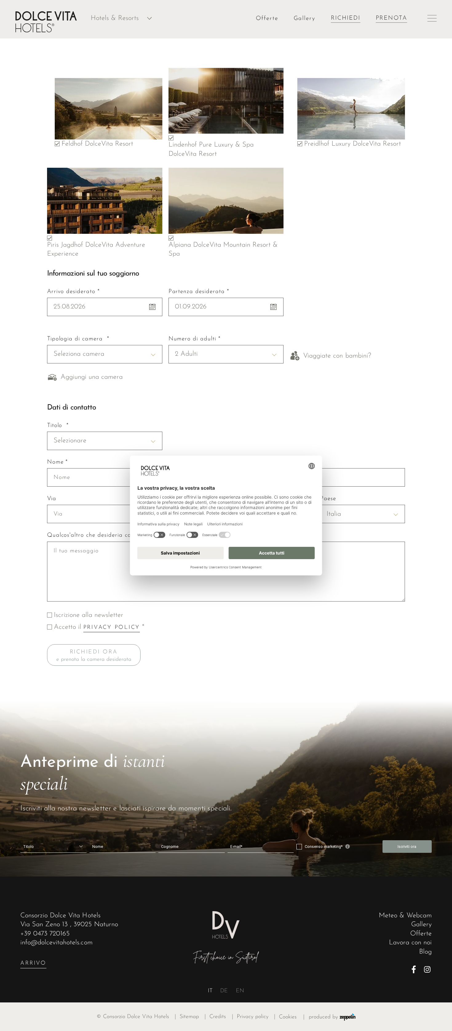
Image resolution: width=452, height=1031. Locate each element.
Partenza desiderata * (199, 292)
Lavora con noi (410, 942)
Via (51, 499)
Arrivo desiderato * (73, 292)
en (240, 991)
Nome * (57, 462)
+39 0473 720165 (45, 934)
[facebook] (415, 969)
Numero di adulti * (194, 339)
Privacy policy (256, 1016)
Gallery (305, 19)
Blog (425, 952)
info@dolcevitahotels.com (56, 942)
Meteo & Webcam (405, 915)
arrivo (33, 963)
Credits (221, 1016)
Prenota (391, 18)
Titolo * (58, 426)
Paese (328, 499)
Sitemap (193, 1016)
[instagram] (428, 969)
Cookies (288, 1017)
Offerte (267, 19)
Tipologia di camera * (78, 339)
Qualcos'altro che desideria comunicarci (102, 535)
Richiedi (345, 18)
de (224, 991)
